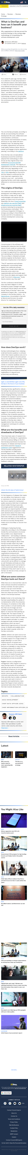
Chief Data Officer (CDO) (13, 703)
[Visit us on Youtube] (14, 1103)
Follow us (16, 74)
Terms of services (20, 331)
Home (3, 14)
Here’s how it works (20, 50)
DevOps (5, 696)
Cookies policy (14, 1128)
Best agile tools (17, 382)
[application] (14, 230)
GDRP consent (14, 1134)
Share (5, 74)
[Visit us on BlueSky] (19, 1103)
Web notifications (14, 1125)
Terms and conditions (14, 1119)
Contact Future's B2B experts (14, 1140)
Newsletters (14, 1131)
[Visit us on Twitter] (10, 1103)
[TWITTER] (10, 718)
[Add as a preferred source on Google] (6, 1093)
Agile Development (10, 700)
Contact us (14, 1116)
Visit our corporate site (20, 1088)
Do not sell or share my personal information (14, 1143)
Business (10, 14)
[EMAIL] (14, 718)
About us (14, 1113)
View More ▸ (14, 1069)
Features (24, 43)
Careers (14, 1137)
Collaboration (17, 696)
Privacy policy (14, 1122)
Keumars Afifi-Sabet (11, 42)
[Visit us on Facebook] (5, 1103)
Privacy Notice (22, 333)
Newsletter (24, 74)
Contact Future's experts (14, 1110)
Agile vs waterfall (6, 382)
